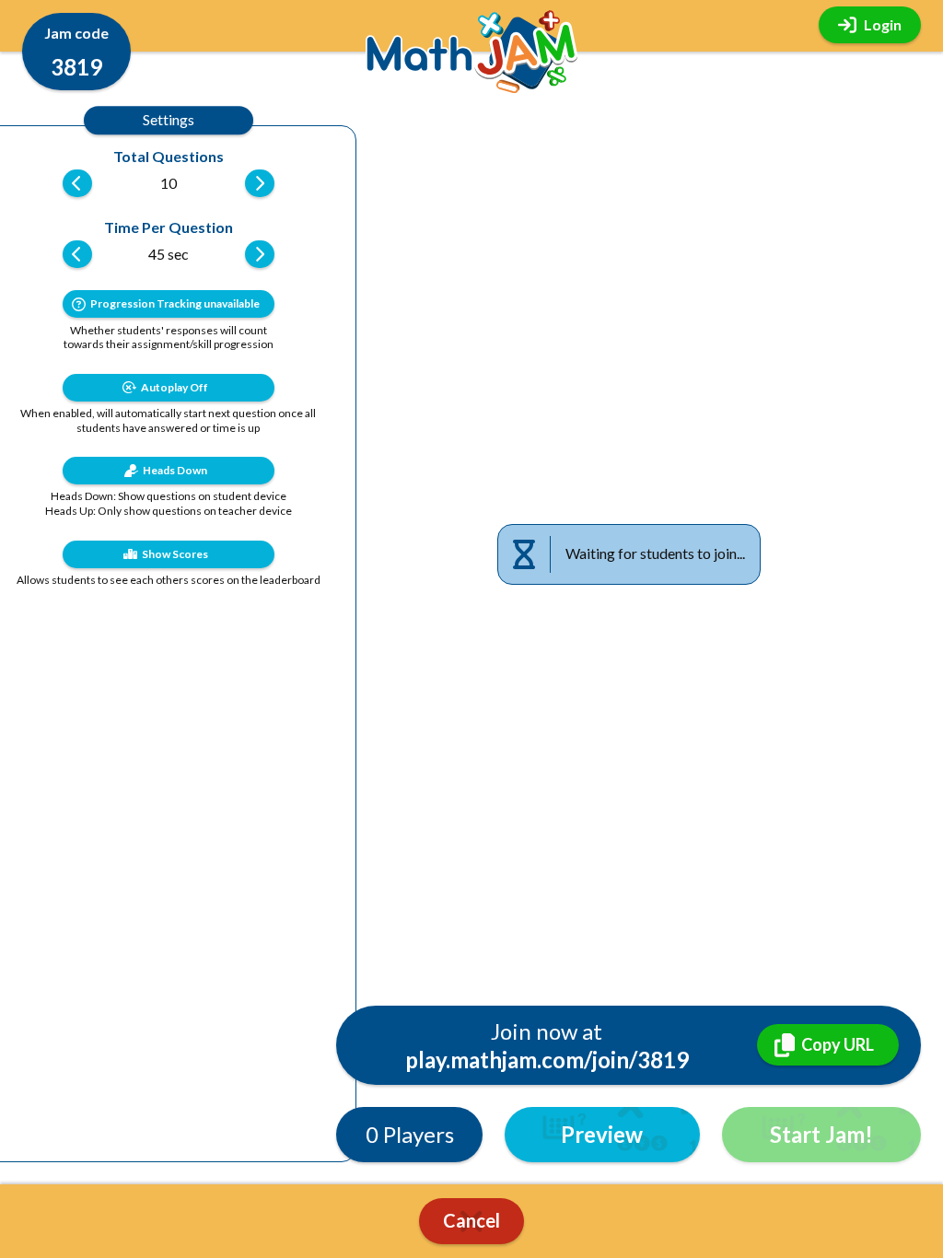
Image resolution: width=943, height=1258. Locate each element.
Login (883, 24)
